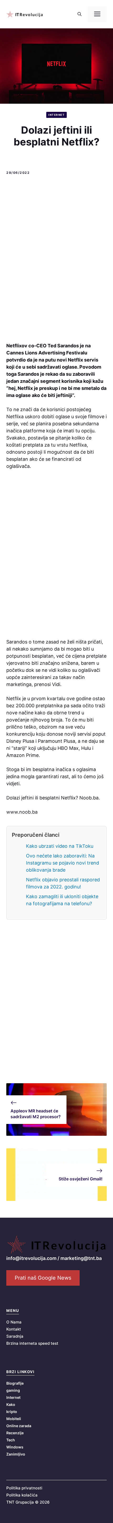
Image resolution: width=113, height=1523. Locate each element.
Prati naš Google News (43, 1278)
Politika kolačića (22, 1495)
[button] (79, 14)
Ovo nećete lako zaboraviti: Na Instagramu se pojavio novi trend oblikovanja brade (62, 863)
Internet (56, 114)
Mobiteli (13, 1418)
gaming (13, 1390)
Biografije (15, 1383)
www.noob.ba (22, 812)
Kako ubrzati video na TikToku (59, 846)
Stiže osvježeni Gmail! (80, 1178)
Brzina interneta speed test (32, 1343)
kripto (11, 1411)
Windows (14, 1447)
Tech (10, 1440)
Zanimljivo (15, 1454)
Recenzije (15, 1433)
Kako (10, 1404)
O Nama (14, 1322)
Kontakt (13, 1329)
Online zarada (18, 1425)
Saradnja (14, 1336)
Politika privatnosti (24, 1487)
